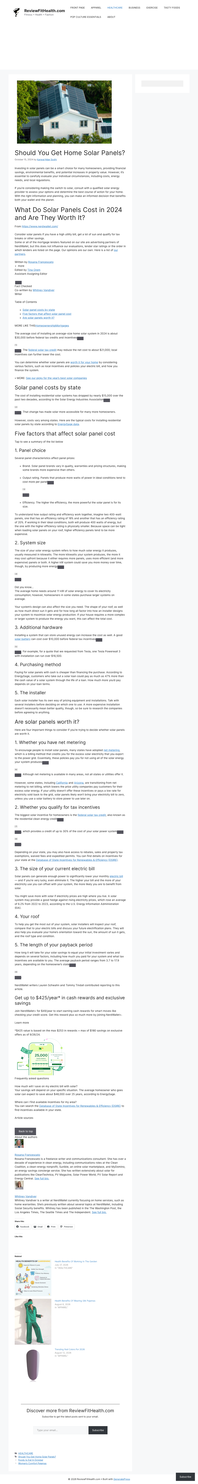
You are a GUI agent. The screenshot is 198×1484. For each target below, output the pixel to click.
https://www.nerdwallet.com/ (40, 226)
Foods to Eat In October (30, 1460)
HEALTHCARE (115, 7)
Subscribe (98, 1430)
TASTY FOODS (172, 7)
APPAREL (96, 7)
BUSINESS (134, 7)
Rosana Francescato (41, 262)
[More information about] (18, 282)
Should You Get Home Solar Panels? (37, 1456)
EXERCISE (152, 7)
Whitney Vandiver (43, 290)
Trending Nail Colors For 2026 (70, 1349)
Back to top (25, 1131)
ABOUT (111, 16)
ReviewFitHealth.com (44, 10)
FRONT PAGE (77, 7)
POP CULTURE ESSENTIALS (85, 16)
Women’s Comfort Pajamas (32, 1463)
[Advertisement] (99, 48)
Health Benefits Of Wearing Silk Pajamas (75, 1300)
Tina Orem (33, 269)
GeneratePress (122, 1479)
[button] (20, 265)
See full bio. (41, 1178)
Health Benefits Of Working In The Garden (76, 1261)
